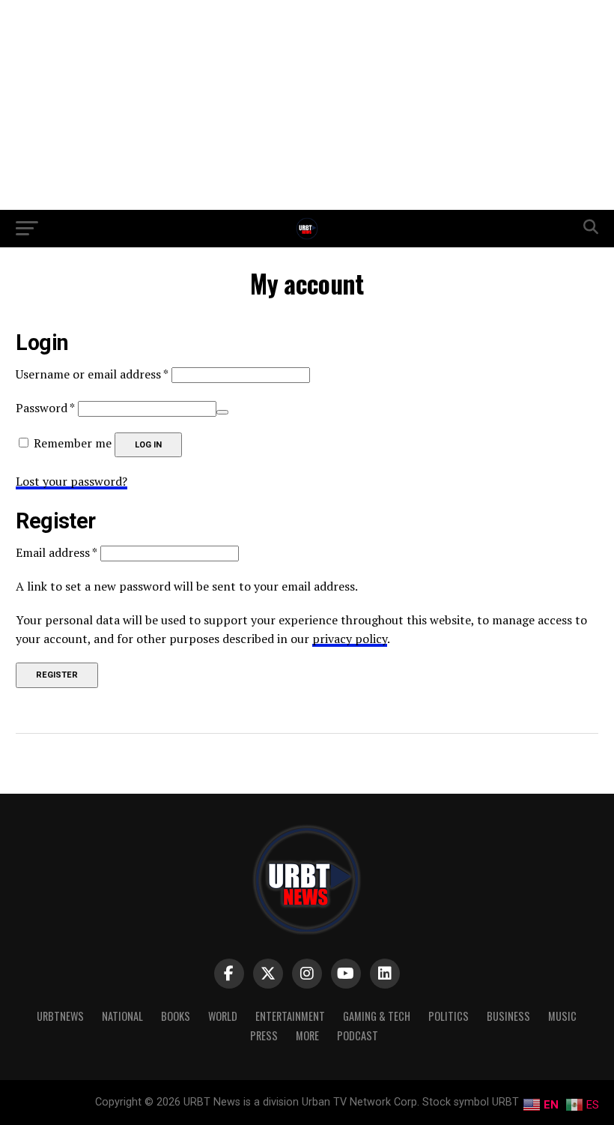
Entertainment (290, 1016)
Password (45, 407)
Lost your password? (71, 481)
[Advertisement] (307, 105)
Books (175, 1016)
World (222, 1016)
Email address (56, 552)
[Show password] (222, 412)
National (122, 1016)
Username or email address (92, 374)
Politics (448, 1016)
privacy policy (349, 638)
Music (562, 1016)
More (307, 1035)
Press (264, 1035)
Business (508, 1016)
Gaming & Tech (376, 1016)
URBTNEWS (60, 1016)
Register (57, 675)
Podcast (357, 1035)
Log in (148, 445)
